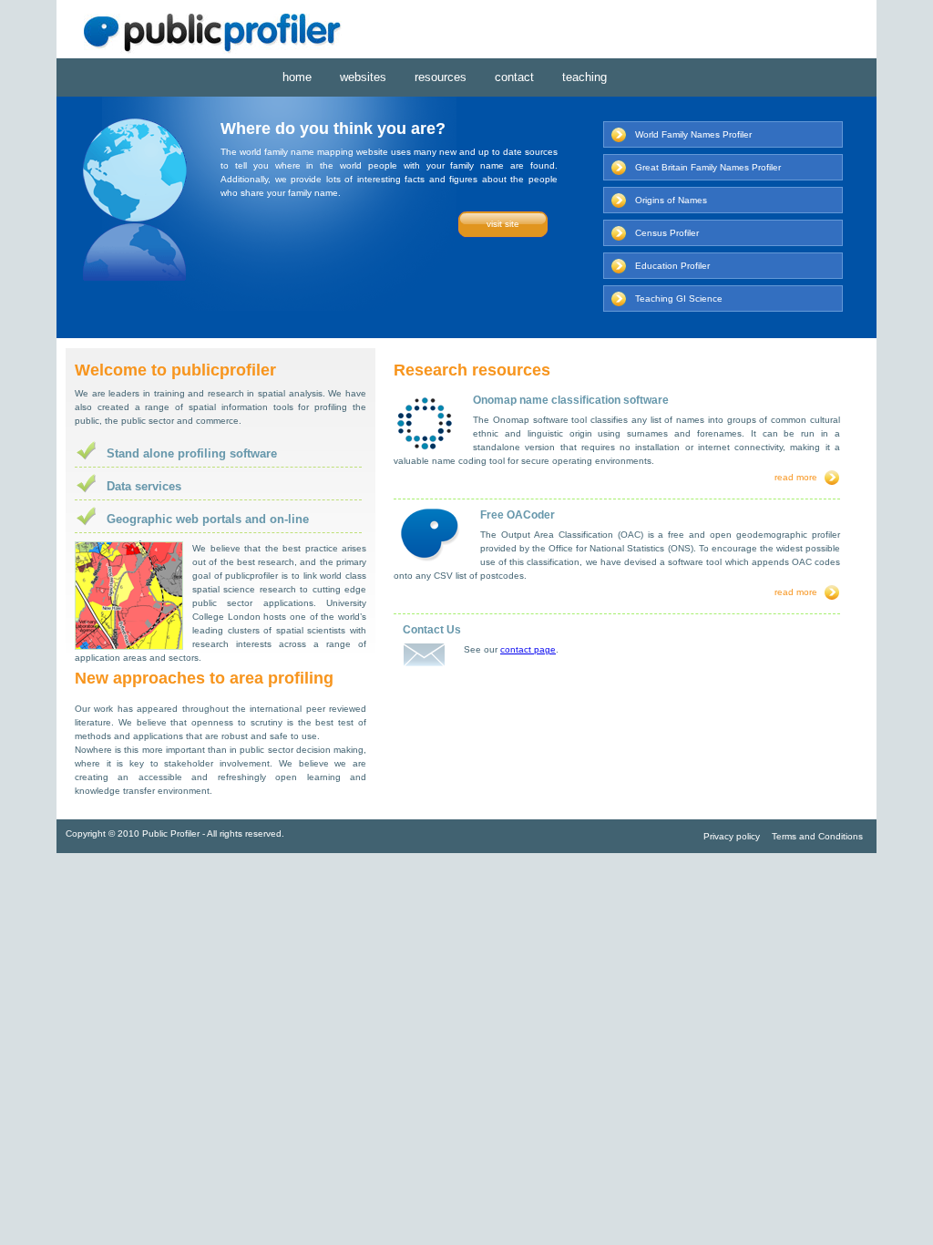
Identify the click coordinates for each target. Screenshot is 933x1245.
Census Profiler (667, 233)
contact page (528, 649)
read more (795, 477)
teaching (584, 77)
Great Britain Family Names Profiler (708, 167)
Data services (144, 486)
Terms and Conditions (817, 836)
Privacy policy (731, 836)
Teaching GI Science (679, 298)
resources (440, 77)
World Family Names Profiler (693, 134)
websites (363, 77)
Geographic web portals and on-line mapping (208, 522)
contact (514, 77)
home (297, 77)
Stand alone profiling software (192, 453)
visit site (503, 224)
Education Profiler (672, 266)
